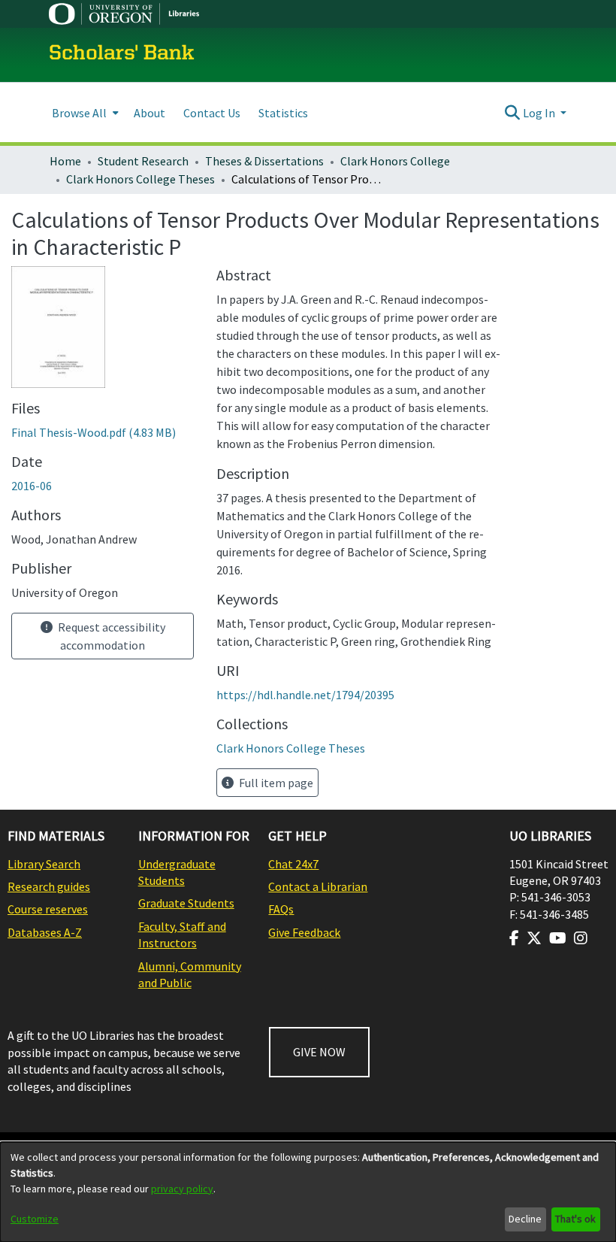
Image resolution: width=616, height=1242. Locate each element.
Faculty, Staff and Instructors (182, 934)
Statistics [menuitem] (283, 112)
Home (65, 160)
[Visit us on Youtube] (557, 938)
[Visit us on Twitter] (534, 938)
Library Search (44, 863)
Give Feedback (304, 932)
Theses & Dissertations (264, 160)
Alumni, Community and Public (189, 974)
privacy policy (182, 1188)
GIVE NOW (319, 1051)
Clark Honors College (395, 160)
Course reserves (48, 908)
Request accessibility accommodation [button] (110, 636)
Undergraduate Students (177, 872)
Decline (525, 1218)
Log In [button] (540, 112)
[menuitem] (84, 112)
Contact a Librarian (317, 886)
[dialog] (308, 1192)
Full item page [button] (275, 782)
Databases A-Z (45, 932)
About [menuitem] (149, 112)
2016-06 (31, 485)
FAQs (281, 908)
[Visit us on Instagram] (580, 938)
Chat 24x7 (293, 863)
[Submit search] (512, 113)
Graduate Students (186, 902)
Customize (35, 1218)
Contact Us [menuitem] (211, 112)
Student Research (143, 160)
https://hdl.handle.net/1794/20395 (305, 694)
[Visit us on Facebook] (514, 938)
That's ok (575, 1218)
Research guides (49, 886)
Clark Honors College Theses (140, 178)
